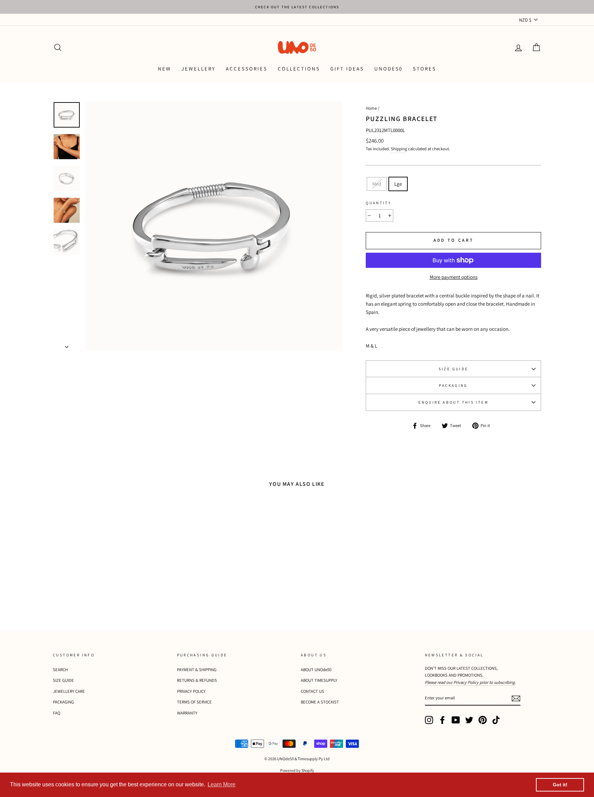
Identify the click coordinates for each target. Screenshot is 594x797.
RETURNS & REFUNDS (197, 680)
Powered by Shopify (297, 770)
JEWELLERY (199, 68)
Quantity (378, 202)
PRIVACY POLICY (191, 691)
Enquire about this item (453, 402)
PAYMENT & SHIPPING (197, 670)
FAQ (56, 713)
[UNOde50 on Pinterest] (482, 720)
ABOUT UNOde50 (316, 670)
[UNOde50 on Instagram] (429, 720)
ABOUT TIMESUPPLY (319, 680)
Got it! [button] (560, 784)
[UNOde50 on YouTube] (456, 720)
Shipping (399, 149)
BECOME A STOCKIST (320, 702)
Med (376, 184)
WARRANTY (187, 713)
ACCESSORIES (246, 68)
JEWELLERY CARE (69, 691)
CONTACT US (312, 691)
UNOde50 (388, 68)
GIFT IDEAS (347, 68)
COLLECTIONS (299, 68)
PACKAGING (453, 385)
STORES (424, 68)
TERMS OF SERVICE (194, 702)
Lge (398, 184)
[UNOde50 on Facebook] (442, 720)
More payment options (453, 277)
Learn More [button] (221, 784)
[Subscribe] (516, 698)
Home (371, 108)
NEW (164, 68)
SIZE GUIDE (454, 369)
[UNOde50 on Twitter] (469, 720)
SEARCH (60, 670)
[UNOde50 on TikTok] (496, 720)
